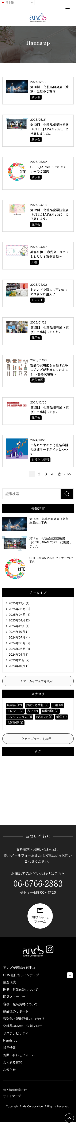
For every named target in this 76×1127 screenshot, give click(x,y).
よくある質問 (12, 1062)
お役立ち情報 (40, 459)
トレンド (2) (15, 711)
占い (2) (32, 711)
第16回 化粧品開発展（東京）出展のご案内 (49, 89)
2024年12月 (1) (19, 626)
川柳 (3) (57, 705)
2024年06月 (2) (19, 643)
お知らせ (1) (44, 716)
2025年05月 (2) (19, 609)
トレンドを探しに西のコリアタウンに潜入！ (49, 291)
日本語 (9, 2)
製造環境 (9, 982)
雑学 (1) (61, 716)
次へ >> (65, 474)
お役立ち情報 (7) (37, 705)
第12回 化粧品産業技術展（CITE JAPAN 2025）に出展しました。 (49, 129)
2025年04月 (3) (19, 614)
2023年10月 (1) (19, 666)
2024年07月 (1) (19, 637)
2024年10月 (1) (19, 631)
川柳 (34, 262)
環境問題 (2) (50, 711)
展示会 (35, 97)
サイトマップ (12, 1096)
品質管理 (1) (15, 722)
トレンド (37, 300)
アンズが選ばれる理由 (19, 968)
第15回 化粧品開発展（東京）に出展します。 (49, 409)
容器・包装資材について (20, 1004)
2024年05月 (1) (19, 649)
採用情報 (9, 1048)
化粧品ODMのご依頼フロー (22, 1026)
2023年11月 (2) (19, 660)
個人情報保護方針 (15, 1090)
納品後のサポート (15, 1011)
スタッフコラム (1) (19, 716)
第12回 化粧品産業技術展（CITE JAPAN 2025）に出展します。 (49, 214)
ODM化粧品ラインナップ (21, 975)
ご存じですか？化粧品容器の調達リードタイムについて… (49, 449)
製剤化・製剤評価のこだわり (23, 1019)
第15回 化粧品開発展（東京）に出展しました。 (49, 329)
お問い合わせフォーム (19, 1055)
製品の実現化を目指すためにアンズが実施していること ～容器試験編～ (49, 369)
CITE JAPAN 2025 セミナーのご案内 (48, 169)
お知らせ (9, 1069)
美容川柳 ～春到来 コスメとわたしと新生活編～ (49, 254)
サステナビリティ (15, 1033)
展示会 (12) (14, 705)
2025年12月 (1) (19, 603)
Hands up (10, 1040)
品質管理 (37, 380)
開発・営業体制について (20, 990)
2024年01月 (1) (19, 654)
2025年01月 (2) (19, 620)
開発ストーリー (14, 997)
